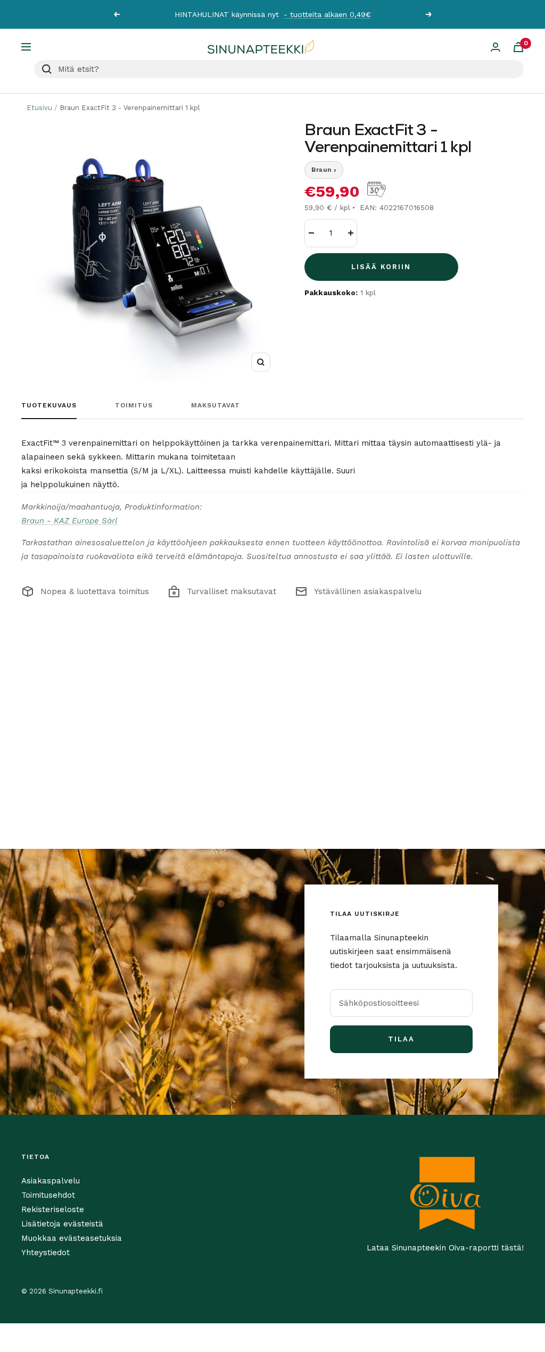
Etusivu (39, 108)
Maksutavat (215, 405)
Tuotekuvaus (49, 405)
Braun (323, 169)
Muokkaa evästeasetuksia (71, 1238)
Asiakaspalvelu (50, 1181)
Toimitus (134, 405)
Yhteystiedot (45, 1252)
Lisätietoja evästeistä (62, 1224)
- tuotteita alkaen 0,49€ (327, 14)
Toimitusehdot (48, 1195)
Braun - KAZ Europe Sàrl (69, 520)
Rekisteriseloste (52, 1209)
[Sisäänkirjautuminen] (495, 47)
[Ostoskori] (518, 47)
